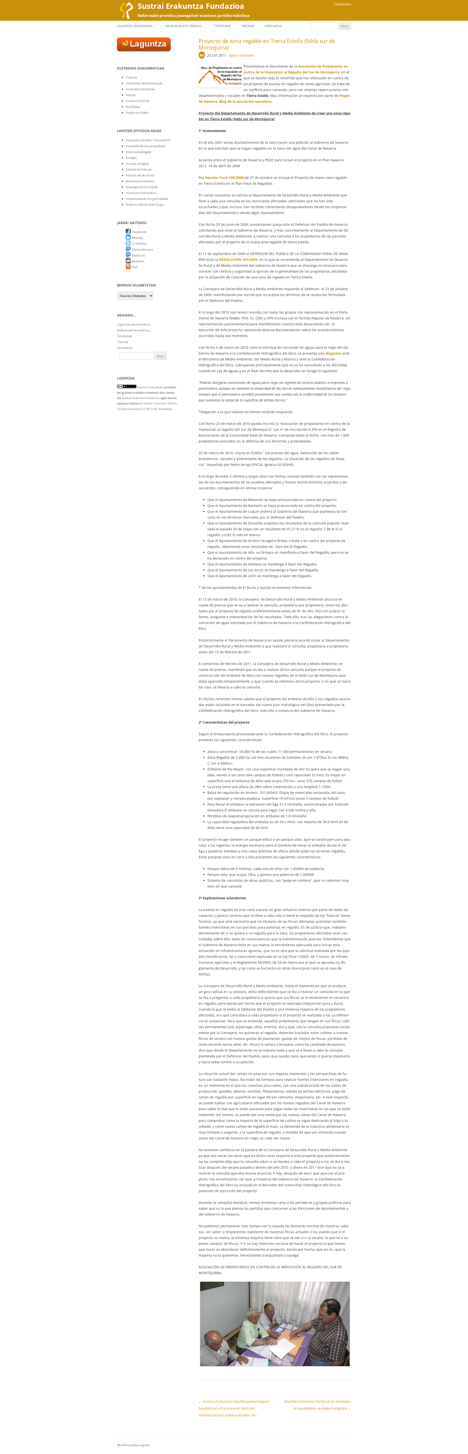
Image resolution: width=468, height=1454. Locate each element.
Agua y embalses (241, 55)
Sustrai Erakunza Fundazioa (141, 398)
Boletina (138, 261)
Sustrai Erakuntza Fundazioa (191, 6)
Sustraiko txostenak (140, 89)
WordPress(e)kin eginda (133, 1445)
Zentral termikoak (139, 169)
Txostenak (222, 26)
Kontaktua (273, 26)
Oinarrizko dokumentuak (144, 83)
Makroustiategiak (138, 152)
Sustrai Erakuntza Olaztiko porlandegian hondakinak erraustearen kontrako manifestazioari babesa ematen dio (234, 1408)
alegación (333, 353)
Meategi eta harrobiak (142, 187)
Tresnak (247, 26)
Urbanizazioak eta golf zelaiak (147, 198)
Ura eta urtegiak (137, 163)
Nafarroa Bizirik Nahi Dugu (145, 204)
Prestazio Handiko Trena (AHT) (148, 140)
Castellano (342, 4)
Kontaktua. (165, 409)
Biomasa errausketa (140, 181)
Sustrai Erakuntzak (150, 387)
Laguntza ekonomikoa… (136, 26)
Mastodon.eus (142, 249)
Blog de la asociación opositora (245, 101)
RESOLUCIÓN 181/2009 (238, 259)
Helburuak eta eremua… (184, 26)
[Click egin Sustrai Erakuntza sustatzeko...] (144, 50)
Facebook (139, 232)
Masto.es (138, 255)
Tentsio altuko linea (140, 175)
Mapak (131, 95)
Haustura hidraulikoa (141, 193)
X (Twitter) (139, 243)
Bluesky (137, 238)
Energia (131, 157)
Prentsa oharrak (137, 101)
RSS (134, 267)
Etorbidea (133, 106)
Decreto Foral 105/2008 (224, 177)
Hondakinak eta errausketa (145, 146)
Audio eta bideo (137, 112)
